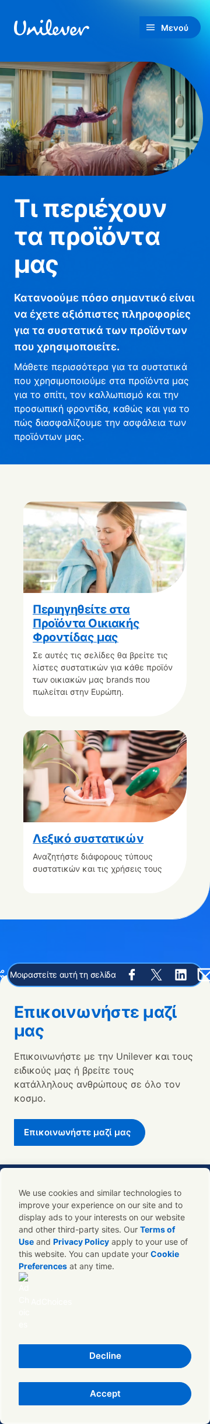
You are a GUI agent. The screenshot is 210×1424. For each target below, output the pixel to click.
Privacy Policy (81, 1242)
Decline (105, 1355)
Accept (105, 1393)
